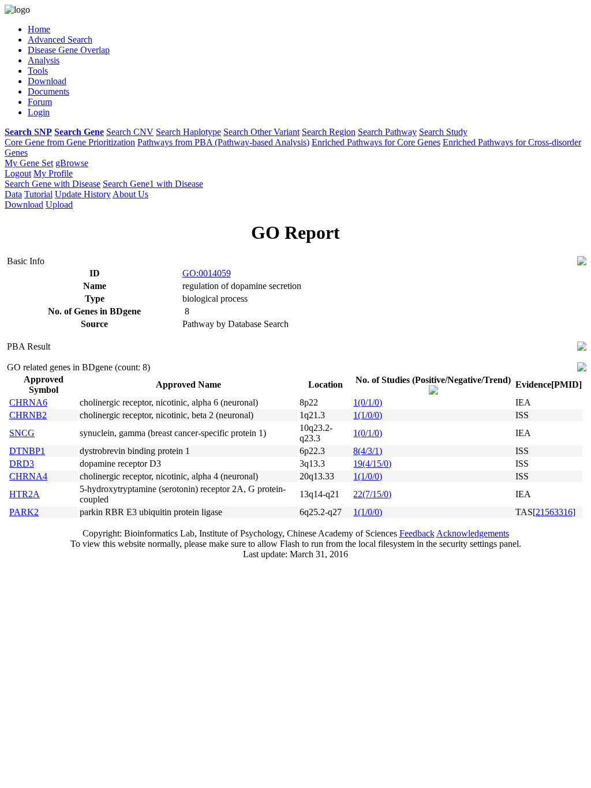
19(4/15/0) (372, 463)
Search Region (329, 132)
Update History (83, 194)
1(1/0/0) (367, 415)
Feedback (417, 533)
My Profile (53, 173)
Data (13, 194)
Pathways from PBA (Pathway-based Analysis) (223, 142)
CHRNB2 (28, 415)
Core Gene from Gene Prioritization (70, 142)
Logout (18, 173)
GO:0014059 (206, 273)
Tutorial (38, 194)
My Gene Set (29, 163)
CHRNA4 (28, 476)
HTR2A (24, 494)
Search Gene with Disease (52, 184)
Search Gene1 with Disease (153, 184)
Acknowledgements (472, 533)
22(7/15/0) (372, 494)
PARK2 (24, 512)
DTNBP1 (27, 451)
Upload (59, 204)
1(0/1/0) (367, 402)
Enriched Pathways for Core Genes (376, 142)
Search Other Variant (261, 132)
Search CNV (130, 132)
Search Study (443, 132)
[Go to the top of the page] (581, 262)
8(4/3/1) (367, 451)
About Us (130, 194)
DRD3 (21, 463)
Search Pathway (387, 132)
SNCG (22, 433)
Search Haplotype (188, 132)
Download (24, 204)
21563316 (554, 512)
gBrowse (71, 163)
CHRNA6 (28, 402)
